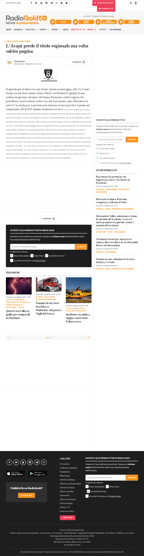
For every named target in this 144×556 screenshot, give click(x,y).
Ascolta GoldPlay (105, 3)
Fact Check (110, 533)
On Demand (115, 29)
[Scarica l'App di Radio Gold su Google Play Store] (38, 474)
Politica (30, 29)
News (8, 29)
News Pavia (39, 256)
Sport (55, 29)
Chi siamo (64, 464)
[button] (89, 337)
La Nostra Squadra (68, 467)
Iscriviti (81, 246)
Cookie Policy (78, 530)
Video (66, 29)
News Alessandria (21, 256)
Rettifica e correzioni (125, 533)
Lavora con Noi (67, 511)
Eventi (43, 29)
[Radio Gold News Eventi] (129, 22)
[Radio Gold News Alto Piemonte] (106, 22)
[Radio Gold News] (60, 22)
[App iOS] (66, 3)
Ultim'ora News (67, 479)
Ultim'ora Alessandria (70, 483)
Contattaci (68, 518)
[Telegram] (51, 3)
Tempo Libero (112, 189)
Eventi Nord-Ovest (57, 256)
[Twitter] (36, 3)
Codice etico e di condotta (51, 533)
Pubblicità (65, 471)
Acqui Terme (24, 41)
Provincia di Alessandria (14, 306)
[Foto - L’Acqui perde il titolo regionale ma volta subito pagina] (49, 75)
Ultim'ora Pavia (67, 487)
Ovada (8, 304)
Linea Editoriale (70, 533)
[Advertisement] (49, 184)
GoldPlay (100, 189)
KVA (122, 552)
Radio (90, 29)
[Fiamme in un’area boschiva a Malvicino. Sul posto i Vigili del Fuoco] (49, 284)
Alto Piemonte (23, 302)
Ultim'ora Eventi (68, 499)
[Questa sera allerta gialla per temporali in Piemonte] (19, 285)
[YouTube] (41, 3)
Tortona (20, 307)
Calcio (15, 41)
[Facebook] (31, 3)
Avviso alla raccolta (72, 544)
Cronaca (18, 29)
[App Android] (61, 3)
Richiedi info (26, 495)
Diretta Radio (66, 503)
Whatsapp (65, 475)
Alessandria (11, 302)
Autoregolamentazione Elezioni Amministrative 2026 (72, 536)
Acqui (8, 41)
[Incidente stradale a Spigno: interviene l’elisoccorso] (79, 290)
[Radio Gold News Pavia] (83, 22)
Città (102, 29)
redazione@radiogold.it (96, 552)
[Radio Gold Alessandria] (26, 19)
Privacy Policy (40, 260)
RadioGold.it (39, 552)
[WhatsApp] (56, 3)
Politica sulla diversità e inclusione (24, 533)
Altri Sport (101, 232)
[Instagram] (46, 3)
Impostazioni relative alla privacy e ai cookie (72, 542)
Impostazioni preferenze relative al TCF (72, 539)
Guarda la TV (107, 8)
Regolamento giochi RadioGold (91, 533)
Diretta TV (77, 29)
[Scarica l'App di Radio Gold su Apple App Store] (15, 474)
